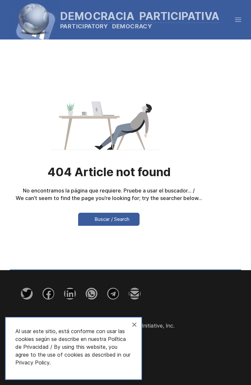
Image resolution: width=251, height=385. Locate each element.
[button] (238, 20)
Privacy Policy (32, 362)
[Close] (134, 324)
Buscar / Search (111, 219)
